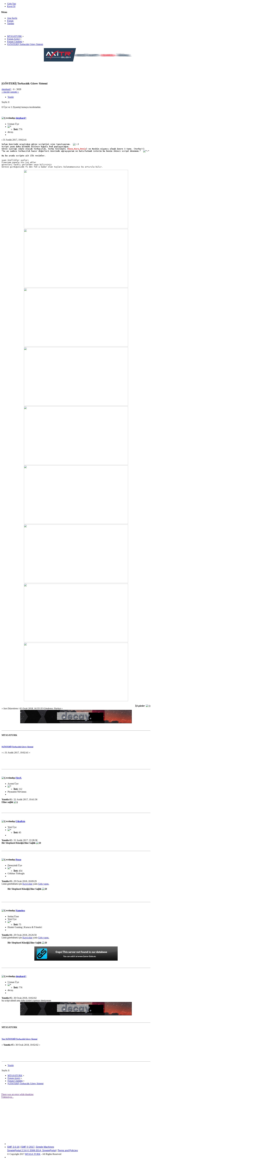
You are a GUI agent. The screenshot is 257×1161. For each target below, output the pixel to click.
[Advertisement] (98, 68)
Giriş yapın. (43, 884)
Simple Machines (45, 1147)
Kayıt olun (27, 884)
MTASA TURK (32, 1154)
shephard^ (6, 89)
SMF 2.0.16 (13, 1147)
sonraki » (14, 92)
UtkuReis (20, 821)
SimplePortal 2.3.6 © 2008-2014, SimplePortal (31, 1150)
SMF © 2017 (28, 1147)
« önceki (6, 92)
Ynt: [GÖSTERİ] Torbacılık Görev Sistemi (19, 1039)
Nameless (20, 910)
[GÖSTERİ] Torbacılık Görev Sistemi (17, 747)
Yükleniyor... (7, 1097)
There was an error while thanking (17, 1094)
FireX (19, 778)
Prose (18, 859)
